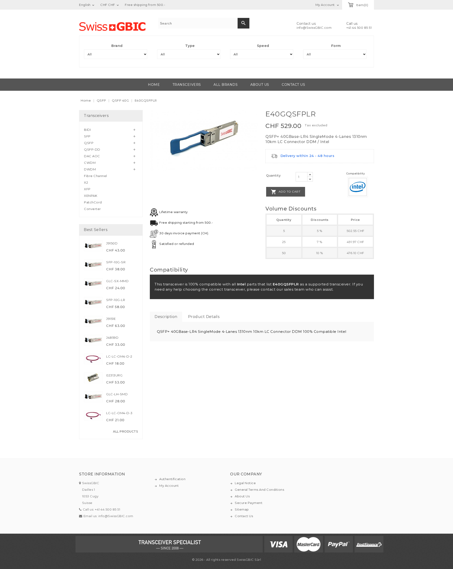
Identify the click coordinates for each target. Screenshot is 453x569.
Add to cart (285, 192)
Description (166, 316)
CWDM (90, 163)
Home (154, 84)
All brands (226, 84)
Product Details (204, 316)
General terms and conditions (259, 489)
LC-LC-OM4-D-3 (119, 413)
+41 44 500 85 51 (359, 27)
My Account (169, 485)
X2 (86, 182)
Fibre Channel (95, 176)
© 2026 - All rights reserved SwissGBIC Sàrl (226, 559)
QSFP (88, 143)
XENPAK (90, 196)
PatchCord (93, 202)
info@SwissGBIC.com (314, 27)
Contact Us (244, 516)
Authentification (172, 479)
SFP (87, 136)
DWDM (90, 169)
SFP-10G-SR (116, 262)
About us (259, 84)
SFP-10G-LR (115, 300)
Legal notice (245, 483)
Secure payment (248, 503)
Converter (92, 209)
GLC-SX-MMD (117, 281)
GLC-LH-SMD (117, 394)
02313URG (114, 375)
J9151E (111, 319)
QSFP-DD (92, 149)
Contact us (293, 84)
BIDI (87, 130)
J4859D (112, 337)
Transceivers (186, 84)
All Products (125, 431)
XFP (87, 189)
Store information (102, 474)
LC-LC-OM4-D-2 (119, 356)
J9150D (111, 243)
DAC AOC (92, 156)
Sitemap (242, 509)
